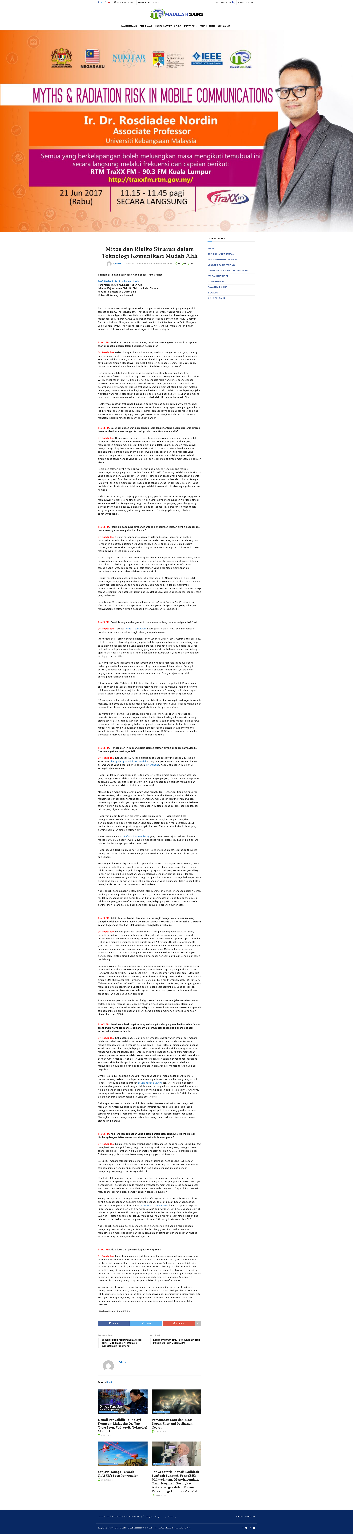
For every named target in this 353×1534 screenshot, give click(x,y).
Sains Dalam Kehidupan (221, 254)
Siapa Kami (146, 26)
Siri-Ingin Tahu (216, 298)
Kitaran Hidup (216, 281)
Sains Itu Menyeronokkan (222, 259)
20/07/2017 (130, 263)
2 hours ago (105, 1436)
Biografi (213, 292)
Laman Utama (129, 26)
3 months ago (160, 1432)
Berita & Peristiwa (108, 1412)
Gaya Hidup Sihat (218, 287)
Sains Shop (223, 26)
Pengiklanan (207, 26)
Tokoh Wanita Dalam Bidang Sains (228, 270)
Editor (118, 263)
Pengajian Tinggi (218, 276)
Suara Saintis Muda (162, 263)
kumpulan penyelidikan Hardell (129, 761)
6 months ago (106, 1480)
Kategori (189, 26)
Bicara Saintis (145, 263)
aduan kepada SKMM (150, 1083)
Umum (211, 248)
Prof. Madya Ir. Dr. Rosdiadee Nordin (119, 281)
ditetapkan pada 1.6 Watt (154, 1206)
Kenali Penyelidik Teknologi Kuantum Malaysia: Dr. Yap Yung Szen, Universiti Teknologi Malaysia (122, 1425)
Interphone (152, 765)
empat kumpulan (136, 629)
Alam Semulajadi (161, 1412)
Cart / (225, 2)
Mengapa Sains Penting (221, 265)
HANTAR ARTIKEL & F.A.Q (168, 26)
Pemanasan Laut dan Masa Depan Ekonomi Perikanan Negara (172, 1423)
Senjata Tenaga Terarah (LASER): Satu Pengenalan (118, 1473)
